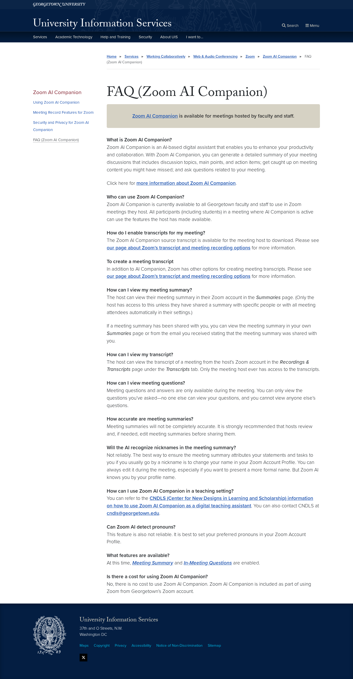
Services (40, 37)
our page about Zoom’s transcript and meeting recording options (178, 248)
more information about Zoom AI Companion (186, 183)
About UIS (169, 37)
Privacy (120, 645)
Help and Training (116, 37)
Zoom (250, 56)
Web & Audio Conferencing (215, 56)
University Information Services (102, 24)
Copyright (102, 645)
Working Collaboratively (166, 56)
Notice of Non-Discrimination (179, 645)
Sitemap (214, 645)
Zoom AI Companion (57, 92)
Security (145, 37)
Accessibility (141, 645)
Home (112, 56)
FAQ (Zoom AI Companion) (56, 140)
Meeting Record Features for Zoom (63, 112)
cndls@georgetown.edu (133, 513)
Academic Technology (73, 37)
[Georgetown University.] (59, 4)
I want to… (194, 37)
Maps (84, 645)
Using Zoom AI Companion (56, 102)
